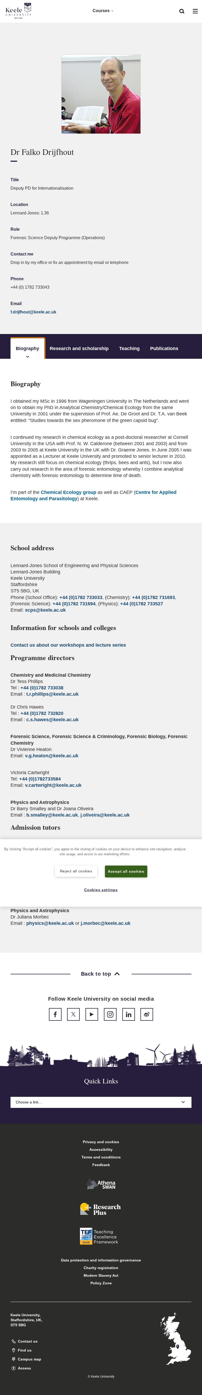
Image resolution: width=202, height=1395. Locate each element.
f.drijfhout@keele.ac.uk (33, 312)
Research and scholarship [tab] (79, 348)
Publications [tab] (164, 348)
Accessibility (101, 1149)
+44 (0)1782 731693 (153, 597)
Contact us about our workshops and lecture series (68, 645)
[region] (101, 873)
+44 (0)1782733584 (40, 779)
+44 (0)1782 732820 (42, 713)
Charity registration (101, 1268)
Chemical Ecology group (68, 492)
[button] (182, 10)
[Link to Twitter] (73, 1014)
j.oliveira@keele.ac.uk (105, 815)
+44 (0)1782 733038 (42, 687)
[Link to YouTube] (91, 1014)
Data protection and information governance (101, 1260)
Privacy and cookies (101, 1142)
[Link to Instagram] (110, 1014)
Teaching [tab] (129, 348)
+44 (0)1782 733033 (80, 597)
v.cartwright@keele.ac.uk (53, 785)
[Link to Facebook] (55, 1014)
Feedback (101, 1165)
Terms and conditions (101, 1157)
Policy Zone (101, 1283)
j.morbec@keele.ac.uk (105, 923)
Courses (101, 10)
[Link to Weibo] (146, 1014)
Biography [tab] (27, 348)
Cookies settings (101, 890)
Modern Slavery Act (101, 1275)
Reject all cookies (76, 871)
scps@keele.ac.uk (45, 610)
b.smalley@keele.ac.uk (52, 815)
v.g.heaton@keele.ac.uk (51, 755)
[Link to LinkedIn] (128, 1014)
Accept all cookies (126, 871)
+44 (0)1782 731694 (74, 603)
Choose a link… (29, 1102)
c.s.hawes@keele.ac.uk (52, 719)
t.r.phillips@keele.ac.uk (52, 694)
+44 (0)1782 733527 (141, 603)
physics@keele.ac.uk (50, 923)
